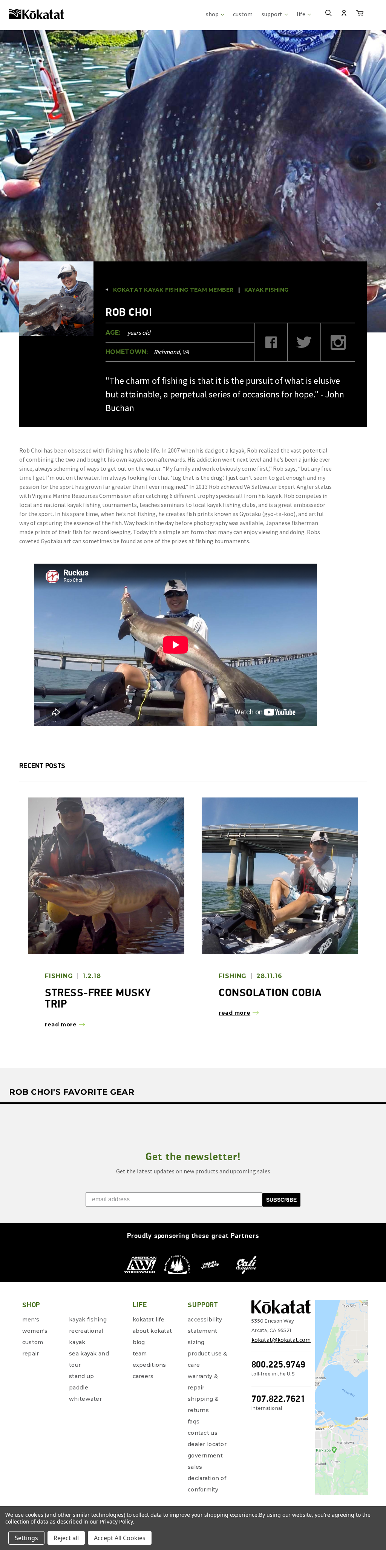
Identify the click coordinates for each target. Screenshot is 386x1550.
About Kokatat (152, 1330)
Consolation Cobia (270, 992)
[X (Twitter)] (304, 342)
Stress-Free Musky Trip (98, 998)
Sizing (196, 1342)
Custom (32, 1342)
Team (140, 1353)
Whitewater (85, 1398)
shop (213, 14)
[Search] (328, 14)
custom (243, 14)
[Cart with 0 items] (360, 14)
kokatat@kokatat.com (281, 1339)
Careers (143, 1376)
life (301, 14)
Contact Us (203, 1432)
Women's (35, 1330)
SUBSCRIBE (281, 1200)
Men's (30, 1319)
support (272, 14)
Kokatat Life (148, 1319)
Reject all (66, 1538)
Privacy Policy (116, 1521)
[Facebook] (271, 342)
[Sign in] (344, 14)
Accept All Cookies (120, 1538)
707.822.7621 (278, 1399)
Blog (139, 1342)
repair (30, 1353)
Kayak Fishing (88, 1319)
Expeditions (149, 1364)
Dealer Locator (207, 1444)
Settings (26, 1538)
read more (61, 1024)
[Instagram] (338, 342)
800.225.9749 (278, 1364)
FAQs (193, 1421)
